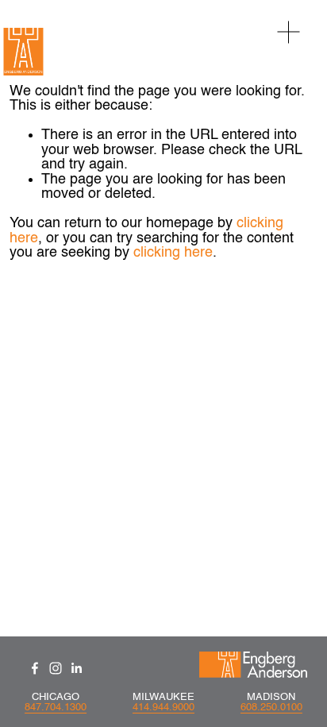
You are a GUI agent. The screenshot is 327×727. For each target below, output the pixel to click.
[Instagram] (55, 668)
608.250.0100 (271, 707)
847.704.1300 (56, 707)
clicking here (173, 253)
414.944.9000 (163, 707)
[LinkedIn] (76, 668)
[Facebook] (35, 668)
